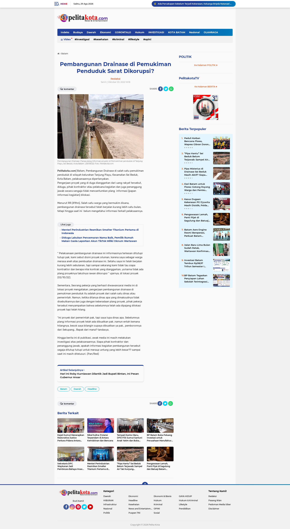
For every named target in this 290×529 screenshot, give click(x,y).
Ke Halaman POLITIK (205, 65)
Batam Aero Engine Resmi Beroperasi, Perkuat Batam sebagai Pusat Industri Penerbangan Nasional (197, 232)
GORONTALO (123, 32)
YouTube (93, 511)
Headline (92, 389)
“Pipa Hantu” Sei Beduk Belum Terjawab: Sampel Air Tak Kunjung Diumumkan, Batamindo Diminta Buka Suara (196, 156)
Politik (106, 513)
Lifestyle (134, 39)
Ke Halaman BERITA (205, 86)
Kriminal (119, 39)
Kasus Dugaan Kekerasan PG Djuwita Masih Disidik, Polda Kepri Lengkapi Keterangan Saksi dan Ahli (197, 202)
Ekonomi (105, 32)
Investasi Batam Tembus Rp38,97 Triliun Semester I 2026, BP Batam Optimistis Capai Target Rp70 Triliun (195, 263)
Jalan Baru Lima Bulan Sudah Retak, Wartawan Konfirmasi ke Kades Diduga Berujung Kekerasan (197, 248)
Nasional (194, 32)
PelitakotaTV (189, 78)
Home (63, 3)
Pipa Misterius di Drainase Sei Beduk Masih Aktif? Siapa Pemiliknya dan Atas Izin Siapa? (196, 171)
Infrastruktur (110, 504)
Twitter (86, 511)
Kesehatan (101, 39)
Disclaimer (213, 508)
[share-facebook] (160, 88)
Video (67, 39)
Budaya (78, 32)
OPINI (148, 39)
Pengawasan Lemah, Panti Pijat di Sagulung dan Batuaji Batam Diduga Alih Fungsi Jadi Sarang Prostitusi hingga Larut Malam (196, 217)
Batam (63, 389)
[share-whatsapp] (171, 88)
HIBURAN (108, 500)
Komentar (68, 89)
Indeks (65, 32)
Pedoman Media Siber (219, 504)
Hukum (139, 32)
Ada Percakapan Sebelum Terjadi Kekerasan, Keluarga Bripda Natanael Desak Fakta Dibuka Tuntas (195, 4)
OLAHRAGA (211, 32)
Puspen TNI (134, 513)
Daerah (91, 32)
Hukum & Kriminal (188, 500)
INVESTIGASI (156, 32)
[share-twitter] (165, 88)
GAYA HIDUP (185, 496)
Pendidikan (184, 508)
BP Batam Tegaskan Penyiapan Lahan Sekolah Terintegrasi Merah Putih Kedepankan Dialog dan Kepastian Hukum (197, 278)
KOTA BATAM (176, 32)
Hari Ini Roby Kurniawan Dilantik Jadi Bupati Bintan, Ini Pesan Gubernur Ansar (99, 375)
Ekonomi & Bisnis (162, 496)
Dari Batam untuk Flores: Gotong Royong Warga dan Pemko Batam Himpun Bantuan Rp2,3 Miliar (197, 187)
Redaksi (212, 496)
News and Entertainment (141, 508)
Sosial (157, 513)
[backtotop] (145, 485)
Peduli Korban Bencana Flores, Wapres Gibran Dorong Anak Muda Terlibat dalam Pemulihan (197, 141)
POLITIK (185, 57)
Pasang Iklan (215, 500)
